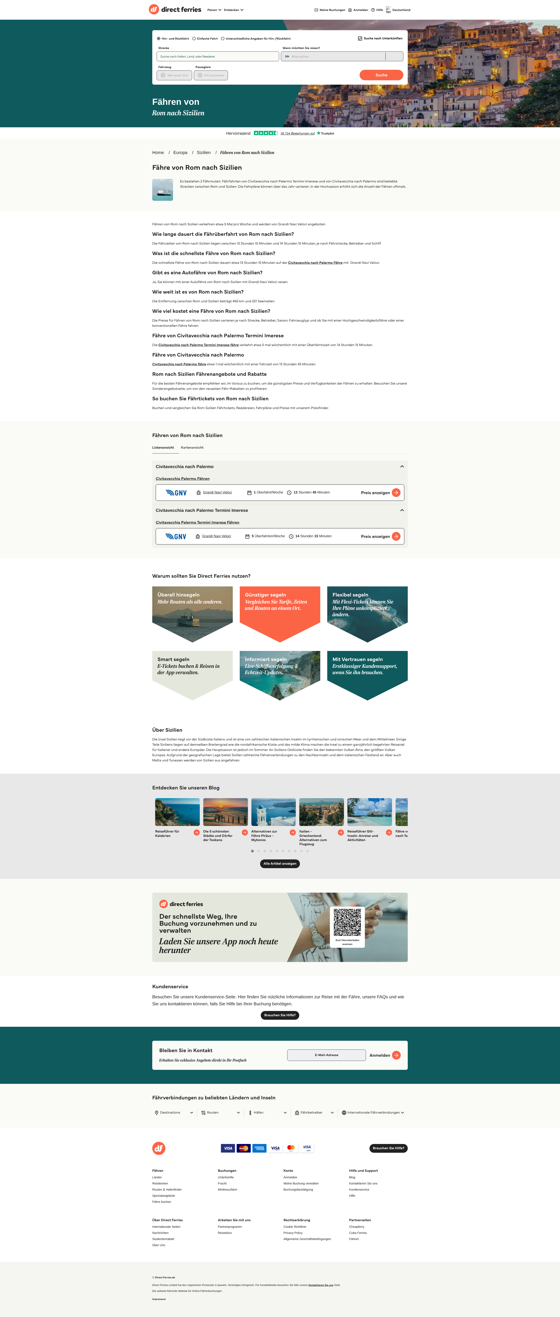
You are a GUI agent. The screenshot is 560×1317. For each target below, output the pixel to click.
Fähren (354, 1239)
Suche (381, 75)
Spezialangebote (163, 1195)
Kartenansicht (192, 447)
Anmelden (290, 1177)
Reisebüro (225, 1233)
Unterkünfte (226, 1177)
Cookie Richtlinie (295, 1226)
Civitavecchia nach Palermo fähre (179, 364)
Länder (157, 1177)
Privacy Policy (293, 1233)
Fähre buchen (161, 1201)
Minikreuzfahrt (227, 1189)
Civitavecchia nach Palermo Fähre (315, 263)
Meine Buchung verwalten (301, 1183)
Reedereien (160, 1183)
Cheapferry (356, 1226)
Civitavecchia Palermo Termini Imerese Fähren (197, 522)
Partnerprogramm (230, 1226)
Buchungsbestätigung (298, 1189)
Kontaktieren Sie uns (363, 1183)
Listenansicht (163, 447)
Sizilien (204, 152)
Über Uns (158, 1245)
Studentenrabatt (163, 1239)
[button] (280, 467)
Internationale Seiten (166, 1226)
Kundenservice (359, 1189)
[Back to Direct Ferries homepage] (175, 10)
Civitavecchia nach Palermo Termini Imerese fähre (198, 345)
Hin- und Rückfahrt (175, 38)
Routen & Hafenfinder (167, 1189)
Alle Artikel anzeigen (280, 864)
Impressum (159, 1299)
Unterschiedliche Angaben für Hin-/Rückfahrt (258, 38)
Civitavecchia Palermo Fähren (183, 478)
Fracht (222, 1183)
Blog (352, 1177)
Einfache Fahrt (207, 38)
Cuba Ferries (358, 1233)
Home (158, 152)
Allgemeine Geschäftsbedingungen (307, 1239)
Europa (180, 152)
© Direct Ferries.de (163, 1277)
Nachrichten (160, 1233)
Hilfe (352, 1195)
